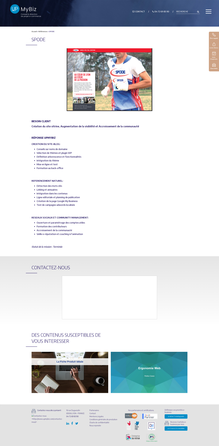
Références (43, 31)
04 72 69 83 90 (161, 11)
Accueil (34, 31)
